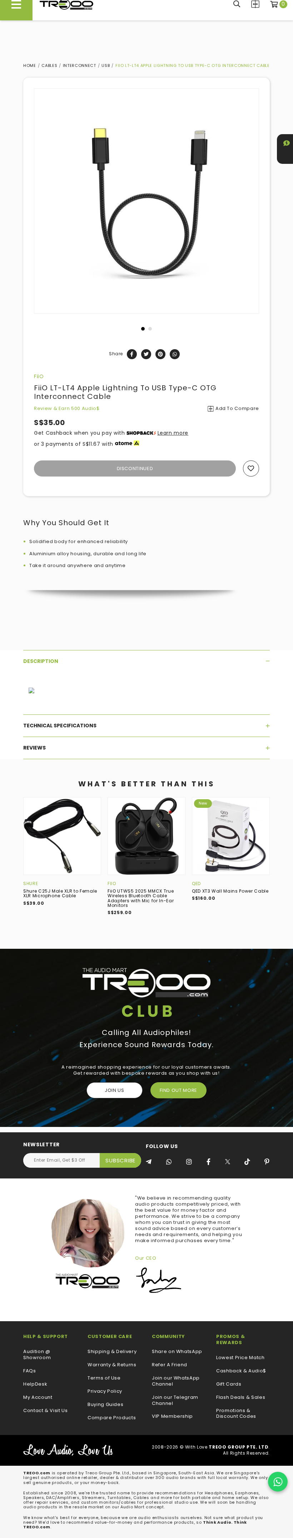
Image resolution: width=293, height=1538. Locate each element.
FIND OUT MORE (178, 1090)
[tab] (146, 661)
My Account (38, 1398)
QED (196, 883)
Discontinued (135, 468)
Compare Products (255, 4)
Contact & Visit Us (45, 1411)
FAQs (29, 1371)
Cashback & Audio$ (241, 1371)
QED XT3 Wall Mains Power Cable (230, 891)
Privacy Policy (105, 1391)
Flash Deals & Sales (240, 1398)
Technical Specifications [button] (59, 725)
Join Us (114, 1090)
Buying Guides (105, 1405)
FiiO (39, 376)
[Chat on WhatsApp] (278, 1481)
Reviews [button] (34, 747)
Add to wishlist (251, 468)
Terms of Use (104, 1378)
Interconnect (79, 65)
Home (29, 65)
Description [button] (40, 661)
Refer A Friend (169, 1365)
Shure (30, 883)
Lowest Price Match (240, 1358)
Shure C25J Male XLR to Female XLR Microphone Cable (60, 893)
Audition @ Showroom (37, 1355)
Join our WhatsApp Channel (176, 1381)
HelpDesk (35, 1384)
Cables (49, 65)
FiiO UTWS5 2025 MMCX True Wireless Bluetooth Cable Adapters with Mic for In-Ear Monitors (141, 898)
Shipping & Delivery (112, 1352)
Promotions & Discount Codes (236, 1414)
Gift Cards (229, 1384)
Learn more (173, 432)
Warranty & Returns (112, 1365)
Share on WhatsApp (177, 1352)
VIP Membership (172, 1417)
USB (105, 65)
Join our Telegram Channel (175, 1401)
